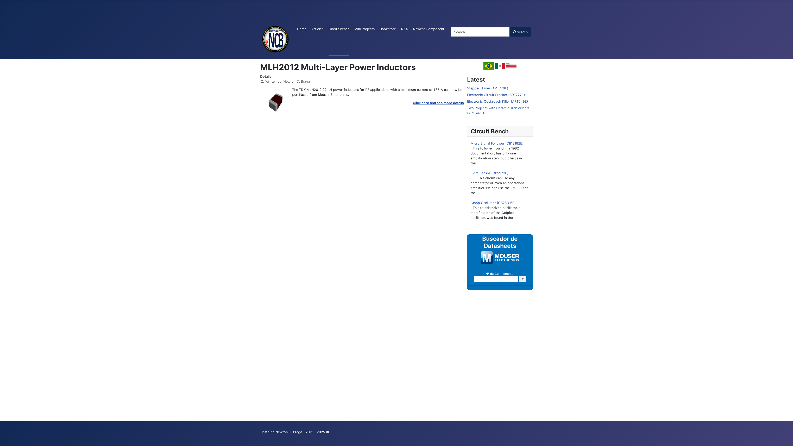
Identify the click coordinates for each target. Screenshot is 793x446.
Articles (317, 29)
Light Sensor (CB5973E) (489, 173)
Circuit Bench (339, 29)
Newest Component (428, 29)
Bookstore (388, 29)
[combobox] (480, 32)
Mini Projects (364, 29)
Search (522, 32)
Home (301, 29)
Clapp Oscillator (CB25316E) (493, 203)
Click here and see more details (438, 103)
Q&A (404, 29)
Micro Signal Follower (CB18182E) (497, 143)
